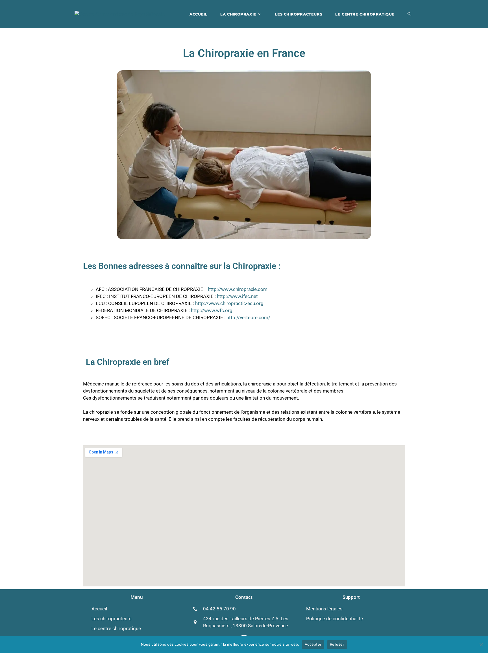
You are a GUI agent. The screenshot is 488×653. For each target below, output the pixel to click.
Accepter (313, 644)
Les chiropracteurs (111, 618)
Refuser (337, 644)
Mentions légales (324, 609)
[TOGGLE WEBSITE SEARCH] (409, 14)
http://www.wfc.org (211, 310)
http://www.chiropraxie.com (237, 289)
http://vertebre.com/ (248, 317)
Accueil (99, 609)
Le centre (116, 628)
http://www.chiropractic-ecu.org (229, 303)
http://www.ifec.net (237, 296)
